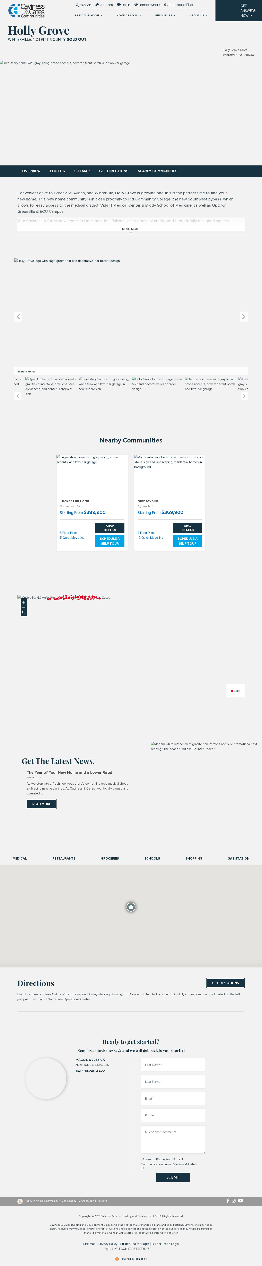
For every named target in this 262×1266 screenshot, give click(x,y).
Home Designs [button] (127, 15)
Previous (18, 317)
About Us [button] (197, 15)
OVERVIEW (31, 171)
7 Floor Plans (146, 533)
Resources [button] (164, 15)
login (125, 4)
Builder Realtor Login (134, 1244)
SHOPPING (194, 858)
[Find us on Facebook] (229, 1201)
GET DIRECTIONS (113, 171)
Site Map (89, 1244)
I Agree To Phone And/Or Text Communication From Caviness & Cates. (169, 1161)
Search (85, 5)
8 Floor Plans (69, 533)
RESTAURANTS (64, 858)
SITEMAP (82, 171)
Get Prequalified (179, 4)
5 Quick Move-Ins (72, 538)
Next (244, 317)
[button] (47, 599)
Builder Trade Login (165, 1244)
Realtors (106, 4)
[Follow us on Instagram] (235, 1201)
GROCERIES (110, 858)
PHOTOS (57, 171)
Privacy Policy (107, 1244)
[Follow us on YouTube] (241, 1201)
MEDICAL (20, 858)
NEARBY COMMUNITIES (157, 171)
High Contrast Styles (131, 1249)
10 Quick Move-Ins (150, 538)
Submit (173, 1177)
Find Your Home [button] (87, 15)
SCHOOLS (152, 858)
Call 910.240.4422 (90, 1071)
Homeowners (149, 4)
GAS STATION (238, 858)
